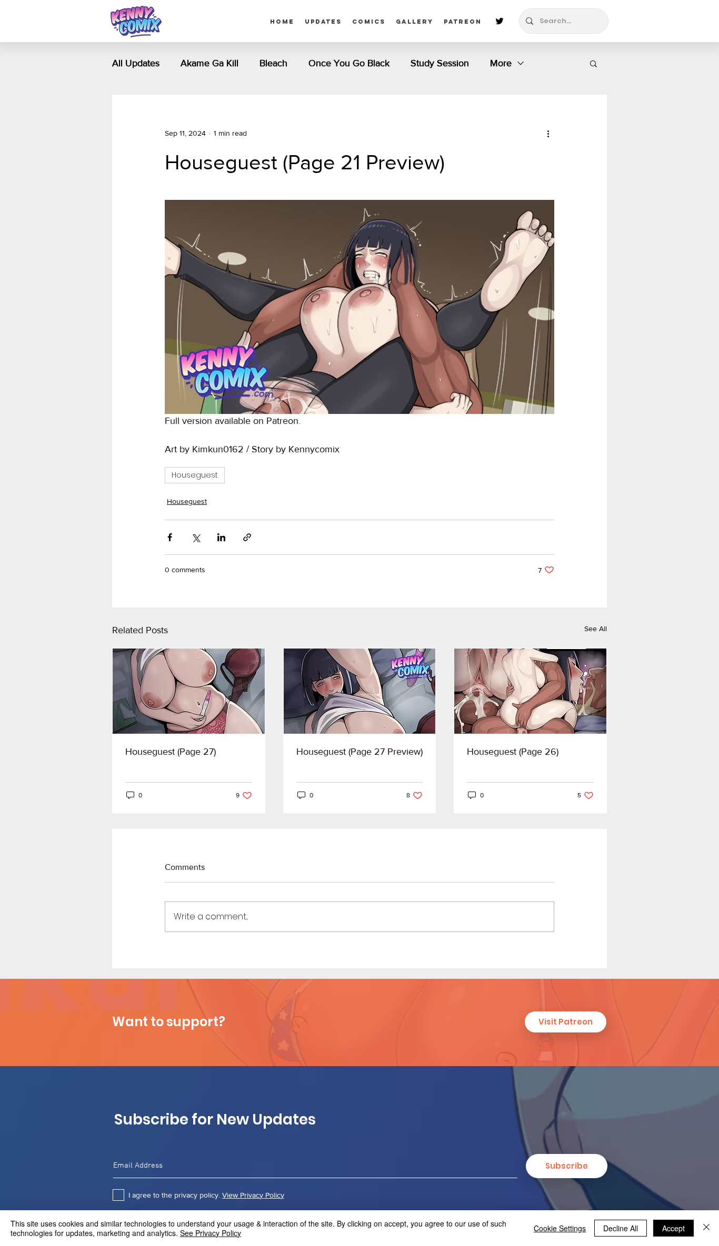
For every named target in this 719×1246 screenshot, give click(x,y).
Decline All (620, 1228)
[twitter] (499, 21)
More (501, 63)
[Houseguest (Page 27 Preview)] (360, 691)
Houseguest (195, 475)
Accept (673, 1228)
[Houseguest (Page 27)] (189, 691)
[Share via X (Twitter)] (196, 537)
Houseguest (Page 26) (512, 751)
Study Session (440, 63)
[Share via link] (247, 537)
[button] (593, 63)
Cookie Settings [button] (560, 1228)
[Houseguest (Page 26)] (530, 691)
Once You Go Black (349, 63)
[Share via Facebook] (170, 537)
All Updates (135, 63)
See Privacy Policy (210, 1233)
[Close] (706, 1228)
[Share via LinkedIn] (221, 537)
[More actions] (548, 133)
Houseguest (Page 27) (170, 751)
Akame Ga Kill (209, 63)
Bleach (273, 63)
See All (595, 628)
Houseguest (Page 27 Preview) (359, 751)
